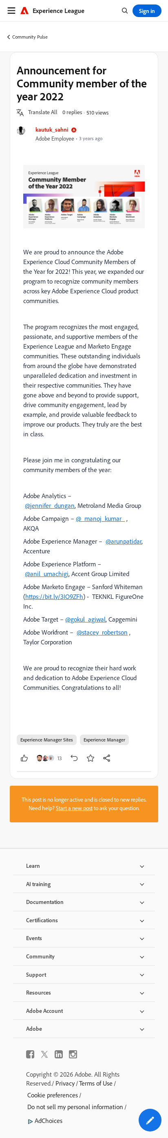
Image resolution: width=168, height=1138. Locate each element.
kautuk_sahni (51, 129)
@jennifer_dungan (50, 505)
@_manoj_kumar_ (100, 518)
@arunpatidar (123, 541)
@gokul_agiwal (85, 619)
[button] (42, 112)
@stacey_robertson (102, 632)
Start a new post (74, 808)
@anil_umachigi (47, 574)
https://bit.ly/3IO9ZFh (54, 596)
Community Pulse (30, 37)
